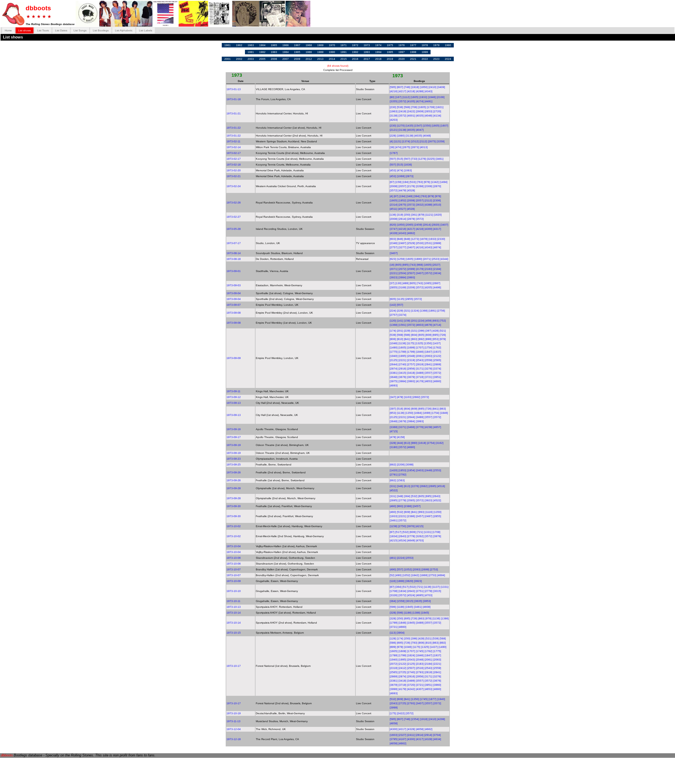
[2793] (420, 672)
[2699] (425, 569)
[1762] (437, 347)
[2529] (411, 243)
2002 (239, 58)
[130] (398, 283)
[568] (400, 334)
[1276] (422, 158)
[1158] (393, 526)
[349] (409, 196)
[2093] (417, 569)
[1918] (415, 87)
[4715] (394, 431)
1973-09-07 (233, 304)
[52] (392, 575)
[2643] (436, 496)
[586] (407, 334)
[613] (407, 442)
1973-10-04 (233, 546)
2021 (413, 58)
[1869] (424, 575)
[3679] (411, 377)
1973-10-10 (233, 591)
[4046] (428, 115)
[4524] (402, 540)
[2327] (402, 734)
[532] (414, 496)
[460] (393, 506)
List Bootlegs (101, 30)
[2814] (419, 734)
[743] (412, 264)
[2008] (394, 186)
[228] (393, 135)
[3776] (420, 427)
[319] (400, 214)
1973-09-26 (233, 472)
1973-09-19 (233, 445)
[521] (443, 330)
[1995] (402, 355)
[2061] (420, 355)
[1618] (422, 442)
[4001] (411, 115)
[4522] (394, 490)
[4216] (394, 91)
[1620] (438, 214)
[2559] (428, 360)
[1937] (437, 351)
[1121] (397, 141)
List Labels (145, 30)
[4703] (420, 540)
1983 (274, 52)
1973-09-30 (233, 506)
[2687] (436, 283)
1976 (401, 45)
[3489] (420, 372)
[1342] (435, 182)
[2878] (411, 218)
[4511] (393, 208)
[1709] (431, 107)
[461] (393, 557)
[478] (400, 397)
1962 (239, 45)
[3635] (418, 601)
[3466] (411, 427)
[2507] (411, 273)
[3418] (411, 372)
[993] (400, 506)
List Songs (80, 30)
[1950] (424, 87)
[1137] (436, 586)
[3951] (437, 377)
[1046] (394, 343)
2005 (262, 58)
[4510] (437, 204)
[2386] (408, 506)
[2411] (411, 734)
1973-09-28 (233, 488)
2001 (227, 58)
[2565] (437, 360)
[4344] (444, 258)
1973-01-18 (233, 99)
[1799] (411, 351)
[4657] (437, 427)
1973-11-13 (233, 721)
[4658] (394, 723)
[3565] (411, 500)
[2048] (411, 355)
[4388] (428, 204)
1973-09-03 (233, 285)
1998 (413, 52)
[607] (400, 87)
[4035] (420, 115)
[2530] (420, 243)
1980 (448, 45)
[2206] (401, 464)
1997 (401, 52)
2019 (390, 58)
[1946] (432, 97)
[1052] (408, 569)
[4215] (419, 526)
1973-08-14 (233, 253)
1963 (251, 45)
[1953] (402, 470)
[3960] (437, 684)
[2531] (428, 243)
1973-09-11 (233, 391)
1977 (413, 45)
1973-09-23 (233, 458)
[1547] (418, 125)
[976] (427, 182)
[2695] (432, 486)
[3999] (394, 689)
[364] (407, 496)
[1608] (402, 651)
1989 (320, 52)
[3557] (428, 372)
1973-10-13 (233, 606)
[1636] (408, 164)
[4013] (424, 147)
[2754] (431, 442)
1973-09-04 (233, 293)
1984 (285, 52)
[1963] (394, 111)
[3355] (394, 101)
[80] (392, 97)
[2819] (420, 364)
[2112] (423, 141)
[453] (393, 170)
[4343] (428, 91)
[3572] (402, 101)
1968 (309, 45)
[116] (393, 581)
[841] (407, 339)
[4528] (411, 190)
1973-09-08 (233, 312)
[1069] (401, 176)
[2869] (437, 364)
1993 (367, 52)
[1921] (439, 107)
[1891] (432, 310)
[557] (400, 304)
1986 (309, 52)
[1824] (411, 655)
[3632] (420, 204)
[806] (393, 339)
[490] (393, 569)
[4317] (437, 228)
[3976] (411, 526)
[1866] (400, 581)
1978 (425, 45)
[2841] (428, 364)
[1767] (394, 153)
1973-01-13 (233, 89)
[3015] (437, 591)
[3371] (402, 427)
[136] (393, 214)
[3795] (394, 739)
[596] (393, 606)
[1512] (415, 141)
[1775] (394, 351)
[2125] (394, 360)
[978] (443, 339)
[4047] (420, 129)
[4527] (402, 208)
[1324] (415, 310)
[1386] (416, 612)
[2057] (402, 186)
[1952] (402, 200)
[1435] (409, 125)
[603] (393, 238)
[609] (428, 334)
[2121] (394, 129)
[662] (393, 464)
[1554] (415, 719)
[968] (420, 264)
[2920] (436, 224)
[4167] (402, 739)
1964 (262, 45)
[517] (398, 532)
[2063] (428, 355)
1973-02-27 (233, 216)
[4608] (427, 606)
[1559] (401, 601)
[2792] (402, 474)
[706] (414, 107)
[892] (421, 339)
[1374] (406, 141)
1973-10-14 (233, 612)
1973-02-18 (233, 164)
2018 (378, 58)
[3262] (420, 536)
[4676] (428, 324)
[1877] (432, 699)
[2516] (420, 668)
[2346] (394, 243)
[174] (393, 330)
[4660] (437, 381)
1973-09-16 (233, 429)
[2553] (437, 470)
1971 (343, 45)
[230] (393, 107)
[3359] (441, 141)
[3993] (411, 277)
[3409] (441, 87)
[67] (392, 182)
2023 (436, 58)
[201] (414, 320)
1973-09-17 (233, 437)
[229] (400, 310)
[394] (416, 196)
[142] (393, 304)
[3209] (411, 287)
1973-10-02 (233, 526)
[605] (398, 264)
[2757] (394, 247)
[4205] (428, 287)
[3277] (402, 247)
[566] (407, 107)
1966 (285, 45)
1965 (274, 45)
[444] (400, 442)
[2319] (411, 360)
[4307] (420, 689)
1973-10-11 (233, 601)
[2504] (402, 273)
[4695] (420, 595)
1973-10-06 (233, 557)
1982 (262, 52)
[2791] (394, 474)
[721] (420, 532)
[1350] (428, 343)
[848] (407, 238)
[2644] (394, 364)
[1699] (411, 347)
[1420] (394, 470)
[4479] (402, 190)
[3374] (402, 314)
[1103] (408, 397)
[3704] (437, 734)
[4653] (428, 381)
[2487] (402, 243)
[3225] (431, 158)
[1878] (424, 238)
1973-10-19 (233, 713)
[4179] (420, 381)
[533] (412, 182)
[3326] (394, 595)
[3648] (394, 377)
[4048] (427, 135)
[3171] (420, 368)
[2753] (434, 569)
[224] (393, 310)
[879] (431, 196)
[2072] (402, 269)
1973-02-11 (233, 141)
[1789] (402, 351)
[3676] (402, 377)
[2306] (428, 186)
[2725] (402, 672)
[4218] (411, 91)
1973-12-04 (233, 729)
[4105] (411, 101)
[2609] (420, 111)
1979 (436, 45)
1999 (425, 52)
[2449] (428, 470)
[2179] (420, 269)
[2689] (437, 243)
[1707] (420, 347)
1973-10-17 (233, 665)
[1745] (420, 651)
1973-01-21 (233, 113)
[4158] (428, 427)
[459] (428, 320)
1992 (355, 52)
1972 (355, 45)
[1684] (418, 412)
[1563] (401, 480)
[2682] (416, 397)
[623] (393, 258)
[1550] (427, 125)
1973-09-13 (233, 402)
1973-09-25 (233, 464)
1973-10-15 (233, 632)
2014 (332, 58)
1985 (297, 52)
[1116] (429, 512)
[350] (407, 214)
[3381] (394, 372)
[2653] (428, 111)
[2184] (437, 269)
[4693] (394, 385)
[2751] (420, 591)
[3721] (428, 377)
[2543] (420, 360)
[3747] (394, 228)
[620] (393, 224)
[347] (393, 397)
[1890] (418, 258)
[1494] (443, 182)
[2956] (411, 368)
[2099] (411, 269)
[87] (392, 532)
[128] (393, 638)
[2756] (441, 310)
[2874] (394, 368)
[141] (400, 320)
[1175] (410, 343)
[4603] (420, 324)
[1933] (423, 97)
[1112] (406, 97)
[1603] (394, 734)
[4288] (420, 91)
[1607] (444, 125)
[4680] (411, 447)
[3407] (444, 224)
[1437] (437, 343)
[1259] (401, 258)
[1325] (419, 343)
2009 (297, 58)
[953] (435, 339)
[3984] (402, 277)
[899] (428, 339)
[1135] (400, 299)
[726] (443, 334)
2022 (425, 58)
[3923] (394, 277)
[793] (414, 642)
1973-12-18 (233, 739)
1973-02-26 (233, 202)
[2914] (427, 224)
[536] (400, 107)
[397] (428, 330)
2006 (274, 58)
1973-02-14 (233, 147)
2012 (309, 58)
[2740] (402, 364)
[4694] (441, 575)
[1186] (400, 606)
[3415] (402, 372)
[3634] (437, 273)
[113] (393, 632)
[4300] (428, 228)
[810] (400, 339)
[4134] (437, 115)
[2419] (402, 111)
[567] (407, 158)
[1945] (409, 606)
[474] (398, 147)
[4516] (441, 486)
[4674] (437, 247)
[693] (435, 320)
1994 (378, 52)
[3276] (428, 368)
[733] (414, 158)
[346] (400, 486)
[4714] (437, 324)
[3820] (409, 581)
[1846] (420, 351)
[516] (400, 408)
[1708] (436, 532)
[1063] (408, 170)
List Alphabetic (124, 30)
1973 (367, 45)
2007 (285, 58)
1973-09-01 (233, 271)
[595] (393, 87)
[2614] (402, 218)
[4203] (394, 119)
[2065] (409, 224)
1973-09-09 (233, 358)
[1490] (394, 347)
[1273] (415, 238)
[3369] (394, 427)
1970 (332, 45)
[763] (420, 182)
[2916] (402, 368)
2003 (251, 58)
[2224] (401, 557)
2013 (320, 58)
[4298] (441, 719)
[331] (393, 486)
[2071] (427, 258)
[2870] (437, 186)
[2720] (437, 111)
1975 (390, 45)
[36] (392, 147)
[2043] (411, 659)
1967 (297, 45)
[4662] (411, 233)
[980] (414, 442)
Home (8, 30)
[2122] (437, 355)
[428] (435, 330)
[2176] (411, 186)
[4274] (420, 101)
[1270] (401, 125)
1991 (343, 52)
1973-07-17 (233, 243)
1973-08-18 (233, 258)
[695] (405, 264)
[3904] (400, 632)
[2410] (432, 87)
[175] (393, 713)
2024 (448, 58)
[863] (414, 339)
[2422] (411, 111)
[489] (405, 283)
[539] (393, 334)
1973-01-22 (233, 127)
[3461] (439, 158)
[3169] (402, 287)
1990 (332, 52)
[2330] (441, 238)
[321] (407, 310)
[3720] (411, 684)
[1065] (428, 283)
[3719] (420, 377)
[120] (393, 320)
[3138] (394, 115)
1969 (320, 45)
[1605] (414, 97)
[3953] (427, 601)
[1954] (411, 470)
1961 (227, 45)
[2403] (420, 470)
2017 (367, 58)
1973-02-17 (233, 153)
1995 (390, 52)
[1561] (402, 324)
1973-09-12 (233, 397)
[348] (400, 496)
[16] (392, 264)
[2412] (402, 668)
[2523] (436, 258)
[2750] (402, 526)
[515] (400, 158)
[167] (398, 97)
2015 (343, 58)
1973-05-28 (233, 228)
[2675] (432, 141)
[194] (405, 182)
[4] (391, 141)
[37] (392, 283)
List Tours (43, 30)
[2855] (394, 287)
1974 (378, 45)
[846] (400, 238)
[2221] (394, 273)
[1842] (415, 575)
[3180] (394, 447)
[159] (398, 182)
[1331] (428, 532)
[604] (414, 334)
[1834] (394, 536)
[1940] (394, 355)
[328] (393, 442)
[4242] (411, 689)
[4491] (428, 101)
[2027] (436, 264)
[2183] (428, 269)
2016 (355, 58)
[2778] (402, 500)
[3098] (409, 464)
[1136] (402, 343)
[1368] (424, 310)
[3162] (439, 442)
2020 (401, 58)
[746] (407, 87)
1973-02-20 (233, 170)
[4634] (437, 739)
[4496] (437, 287)
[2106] (441, 97)
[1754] (428, 347)
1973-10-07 (233, 569)
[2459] (418, 224)
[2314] (394, 204)
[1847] (428, 351)
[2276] (415, 486)
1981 (251, 52)
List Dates (61, 30)
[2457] (417, 506)
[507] (393, 158)
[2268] (420, 186)
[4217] (402, 91)
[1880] (401, 135)
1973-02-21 (233, 176)
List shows (24, 30)
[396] (421, 330)
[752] (443, 320)
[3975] (394, 381)
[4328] (394, 233)
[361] (414, 214)
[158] (407, 320)
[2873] (415, 147)
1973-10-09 (233, 581)
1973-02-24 (233, 186)
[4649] (411, 540)
